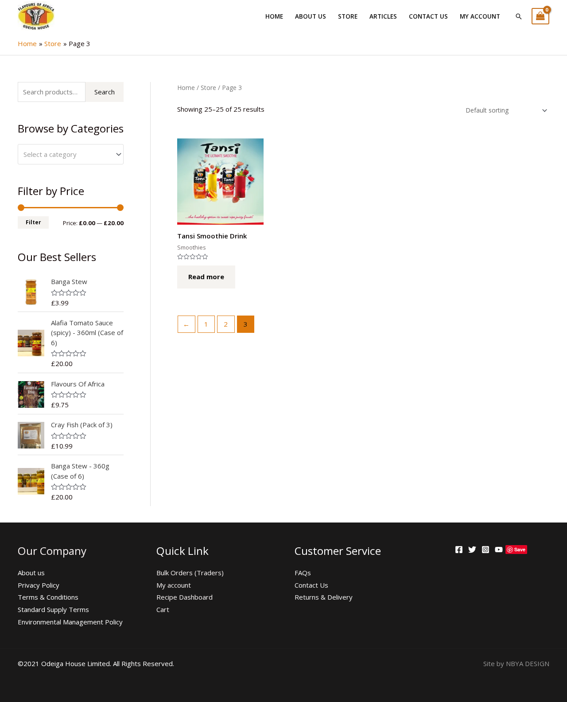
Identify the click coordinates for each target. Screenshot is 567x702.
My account (480, 16)
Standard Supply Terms (53, 609)
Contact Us (428, 16)
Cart (162, 609)
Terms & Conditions (48, 597)
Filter (33, 222)
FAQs (303, 572)
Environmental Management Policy (70, 621)
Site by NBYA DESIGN (516, 663)
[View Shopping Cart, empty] (540, 16)
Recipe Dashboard (184, 597)
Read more (206, 276)
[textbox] (66, 154)
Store (347, 16)
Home (274, 16)
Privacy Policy (38, 585)
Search (104, 91)
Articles (383, 16)
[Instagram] (485, 550)
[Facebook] (459, 550)
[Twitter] (472, 550)
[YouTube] (499, 550)
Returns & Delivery (324, 597)
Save (519, 549)
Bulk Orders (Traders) (190, 572)
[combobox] (71, 154)
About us (310, 16)
